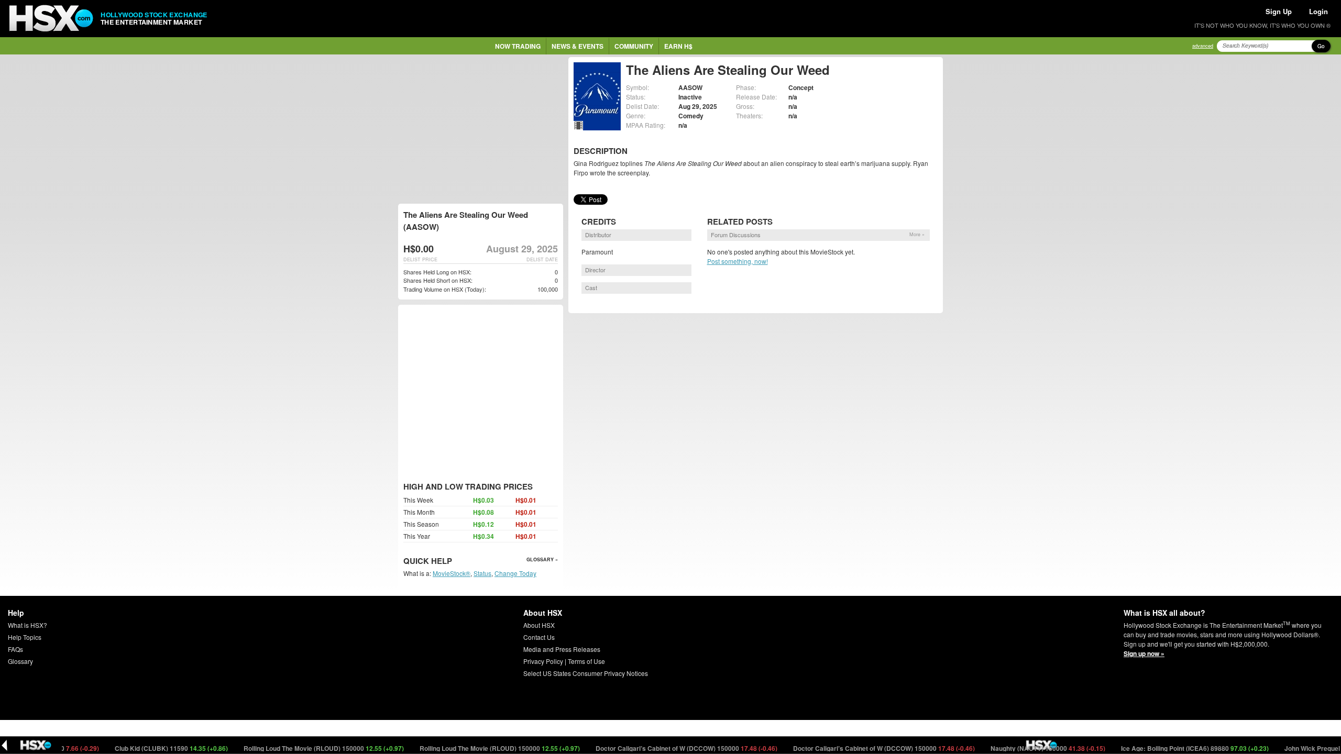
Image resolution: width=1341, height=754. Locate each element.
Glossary (20, 661)
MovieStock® (451, 573)
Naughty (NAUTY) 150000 (1029, 748)
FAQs (15, 649)
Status (482, 573)
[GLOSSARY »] (453, 562)
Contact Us (539, 637)
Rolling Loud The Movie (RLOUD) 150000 (305, 748)
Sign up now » (1144, 653)
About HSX (539, 624)
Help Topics (24, 637)
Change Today (515, 573)
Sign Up (1279, 11)
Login (1318, 11)
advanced (1202, 45)
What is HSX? (27, 624)
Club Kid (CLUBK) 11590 (152, 748)
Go (1321, 46)
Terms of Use (586, 661)
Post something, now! (737, 261)
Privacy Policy (543, 661)
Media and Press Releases (561, 649)
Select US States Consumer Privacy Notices (585, 673)
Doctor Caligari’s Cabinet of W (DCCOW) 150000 (667, 748)
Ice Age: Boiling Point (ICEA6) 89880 (1175, 748)
